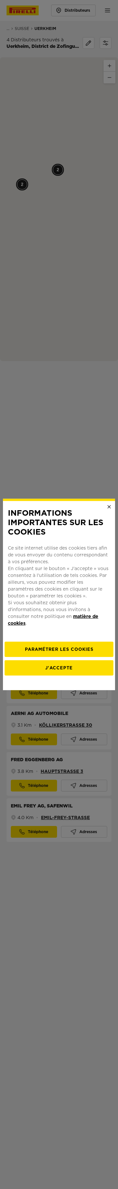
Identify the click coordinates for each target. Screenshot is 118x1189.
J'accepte (59, 667)
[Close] (109, 507)
